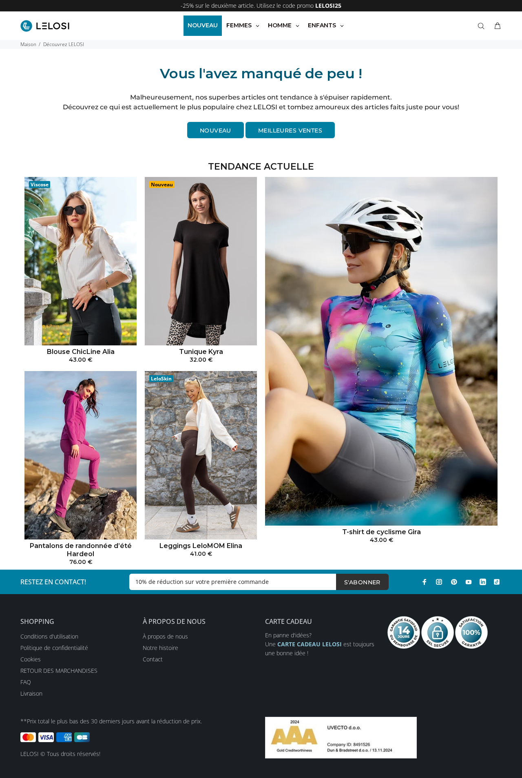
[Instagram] (439, 582)
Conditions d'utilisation (49, 636)
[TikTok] (497, 581)
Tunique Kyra (201, 352)
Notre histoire (160, 648)
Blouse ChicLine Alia (81, 352)
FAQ (25, 682)
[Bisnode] (341, 737)
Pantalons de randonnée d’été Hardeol (81, 550)
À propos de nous (165, 636)
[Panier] (496, 26)
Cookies (30, 659)
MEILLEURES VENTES (290, 130)
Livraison (31, 693)
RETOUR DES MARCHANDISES (58, 670)
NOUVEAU (215, 130)
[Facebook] (424, 582)
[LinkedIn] (483, 581)
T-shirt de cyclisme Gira (381, 532)
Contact (153, 659)
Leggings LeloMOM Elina (200, 546)
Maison (28, 44)
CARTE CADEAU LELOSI (309, 644)
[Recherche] (483, 26)
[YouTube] (468, 582)
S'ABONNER (362, 582)
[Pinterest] (454, 582)
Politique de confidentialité (54, 648)
